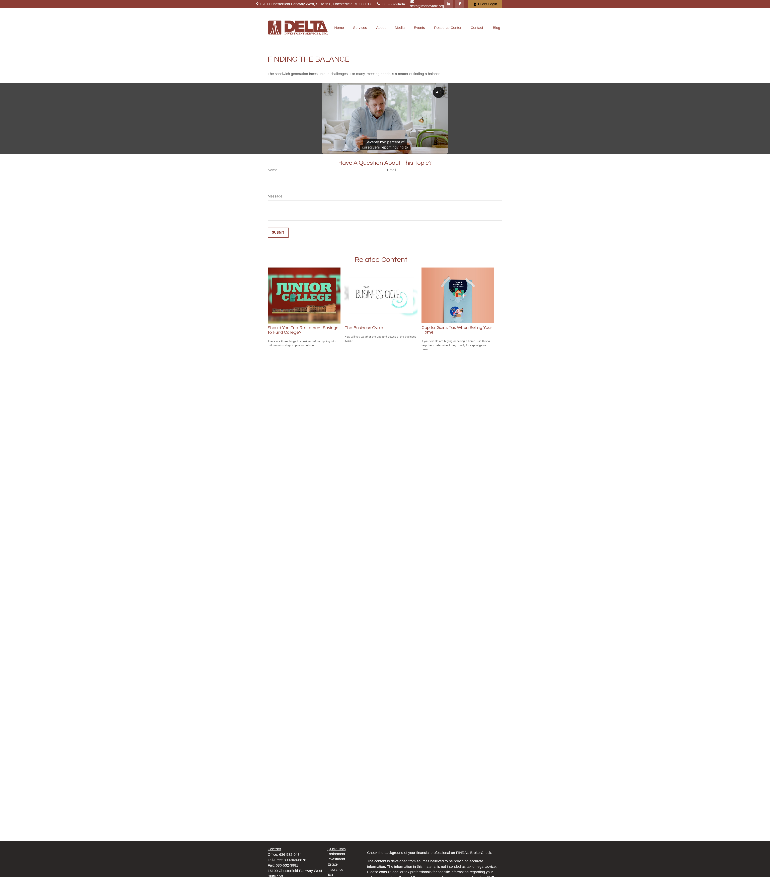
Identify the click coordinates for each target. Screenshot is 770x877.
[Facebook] (459, 4)
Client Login (487, 4)
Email (391, 170)
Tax (330, 875)
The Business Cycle (363, 328)
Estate (332, 864)
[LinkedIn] (448, 4)
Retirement (336, 854)
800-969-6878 (295, 860)
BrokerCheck (480, 853)
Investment (336, 859)
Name (272, 170)
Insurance (335, 870)
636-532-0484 (393, 4)
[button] (339, 28)
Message (275, 196)
